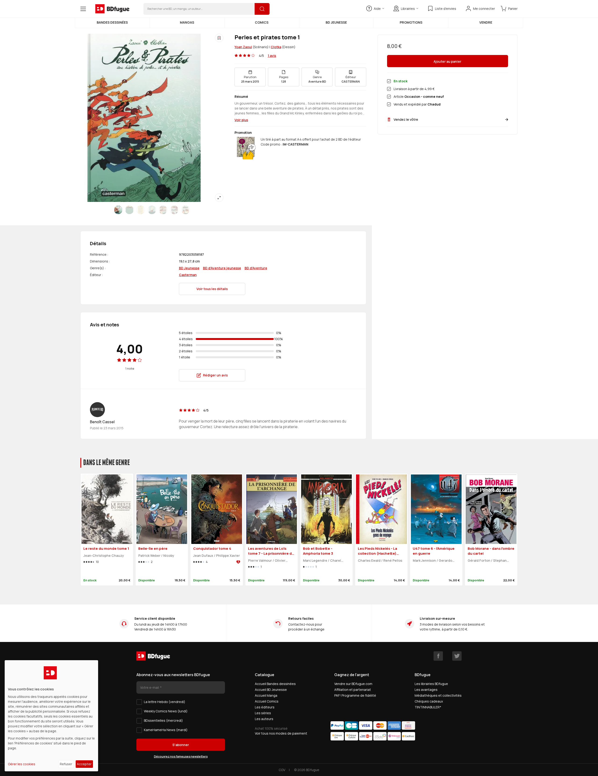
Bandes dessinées (112, 22)
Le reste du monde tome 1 (106, 548)
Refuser (66, 764)
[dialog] (51, 715)
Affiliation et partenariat (352, 689)
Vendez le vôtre (406, 119)
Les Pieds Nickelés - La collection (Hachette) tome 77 (377, 553)
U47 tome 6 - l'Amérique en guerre (434, 551)
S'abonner (180, 745)
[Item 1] (129, 210)
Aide (377, 8)
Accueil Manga (266, 695)
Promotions (411, 22)
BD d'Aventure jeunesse (222, 268)
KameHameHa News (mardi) (166, 730)
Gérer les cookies (21, 764)
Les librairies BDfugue (431, 683)
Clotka (276, 47)
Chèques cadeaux (429, 701)
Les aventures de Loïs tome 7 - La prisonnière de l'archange (271, 553)
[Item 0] (118, 210)
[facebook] (438, 656)
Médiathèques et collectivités (438, 695)
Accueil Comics (266, 701)
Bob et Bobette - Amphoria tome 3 (318, 551)
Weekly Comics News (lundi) (166, 711)
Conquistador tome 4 (212, 548)
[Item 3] (152, 210)
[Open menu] (83, 9)
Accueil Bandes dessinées (275, 683)
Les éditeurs (264, 707)
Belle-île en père (152, 548)
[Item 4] (163, 210)
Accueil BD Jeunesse (271, 689)
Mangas (187, 22)
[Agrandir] (219, 197)
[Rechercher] (262, 9)
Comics (261, 22)
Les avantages (426, 689)
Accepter (84, 764)
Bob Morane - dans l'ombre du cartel (491, 551)
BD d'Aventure (256, 268)
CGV (282, 770)
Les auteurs (264, 719)
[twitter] (457, 656)
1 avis (272, 55)
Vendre (485, 22)
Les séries (263, 713)
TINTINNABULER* (428, 707)
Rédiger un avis (215, 375)
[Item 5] (174, 210)
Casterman (188, 275)
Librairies (408, 8)
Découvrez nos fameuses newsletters (181, 756)
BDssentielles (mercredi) (163, 720)
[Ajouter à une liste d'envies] (219, 38)
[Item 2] (140, 210)
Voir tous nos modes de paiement (281, 733)
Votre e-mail (150, 687)
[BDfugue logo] (112, 9)
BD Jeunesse (336, 22)
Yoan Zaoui (243, 47)
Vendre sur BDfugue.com (353, 683)
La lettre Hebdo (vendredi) (164, 701)
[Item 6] (185, 210)
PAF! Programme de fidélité (355, 695)
